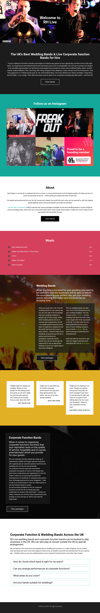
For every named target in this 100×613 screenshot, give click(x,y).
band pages (85, 343)
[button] (57, 4)
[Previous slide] (6, 137)
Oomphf (79, 315)
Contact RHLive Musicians (17, 207)
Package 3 (79, 329)
